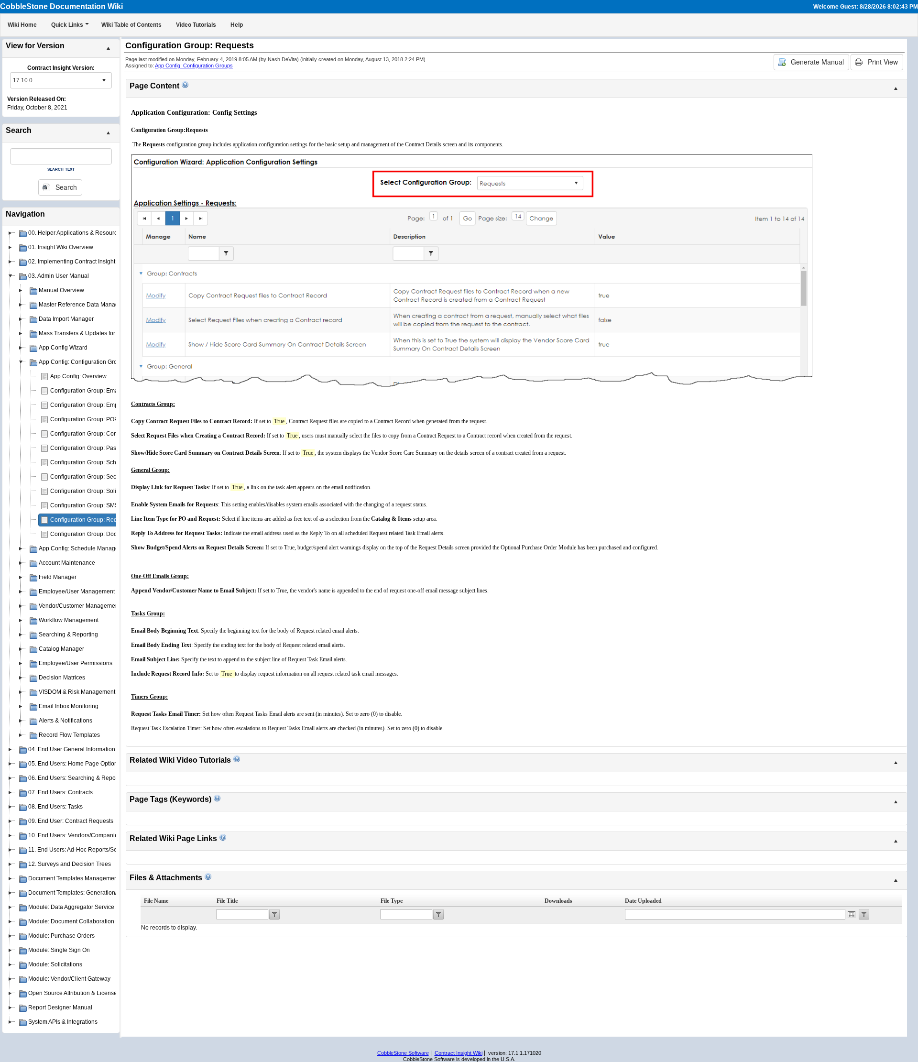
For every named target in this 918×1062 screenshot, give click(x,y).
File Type (392, 901)
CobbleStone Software (403, 1053)
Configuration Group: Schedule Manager (103, 462)
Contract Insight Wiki (458, 1053)
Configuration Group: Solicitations (94, 491)
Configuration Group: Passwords (92, 448)
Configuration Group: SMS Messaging (99, 505)
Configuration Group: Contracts (90, 433)
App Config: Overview (78, 376)
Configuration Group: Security (88, 476)
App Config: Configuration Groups (194, 65)
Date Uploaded (643, 901)
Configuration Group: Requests (90, 519)
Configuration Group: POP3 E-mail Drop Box (107, 419)
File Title (227, 901)
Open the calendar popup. (851, 914)
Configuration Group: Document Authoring (104, 534)
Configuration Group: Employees (92, 405)
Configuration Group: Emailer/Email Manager (108, 390)
